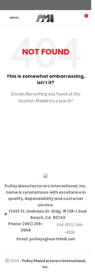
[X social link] (43, 5)
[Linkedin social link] (55, 5)
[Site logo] (45, 17)
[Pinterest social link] (49, 5)
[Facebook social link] (36, 5)
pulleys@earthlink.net (52, 239)
